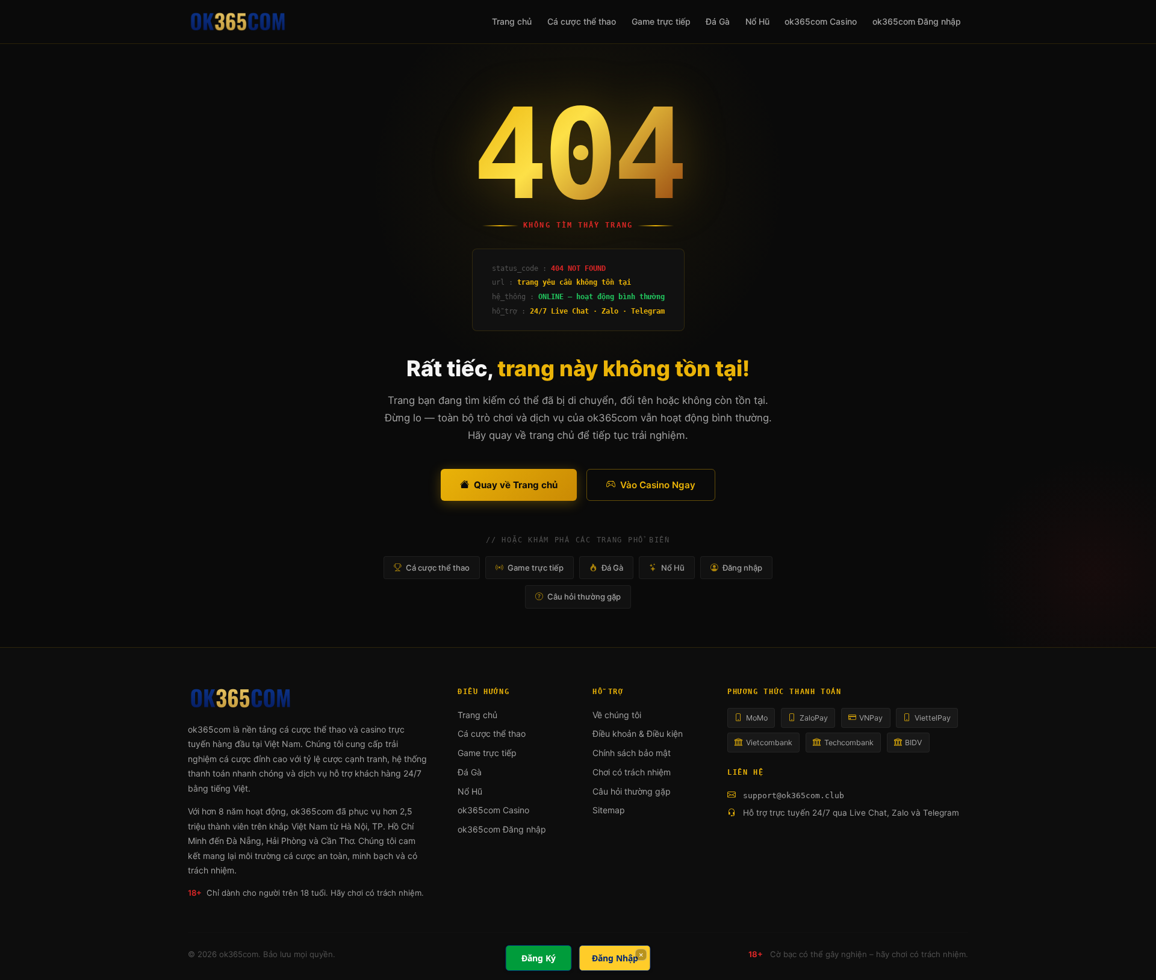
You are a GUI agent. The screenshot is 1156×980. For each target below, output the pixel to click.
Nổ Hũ (757, 21)
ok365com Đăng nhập (916, 21)
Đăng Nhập (615, 958)
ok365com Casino (821, 21)
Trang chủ (512, 21)
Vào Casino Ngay (657, 485)
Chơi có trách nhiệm (631, 772)
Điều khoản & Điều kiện (637, 733)
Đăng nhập (742, 567)
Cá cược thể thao (581, 21)
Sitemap (608, 810)
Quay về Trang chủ (516, 485)
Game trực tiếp (661, 21)
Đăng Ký (538, 958)
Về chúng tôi (616, 715)
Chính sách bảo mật (631, 753)
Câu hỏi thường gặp (584, 596)
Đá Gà (718, 21)
